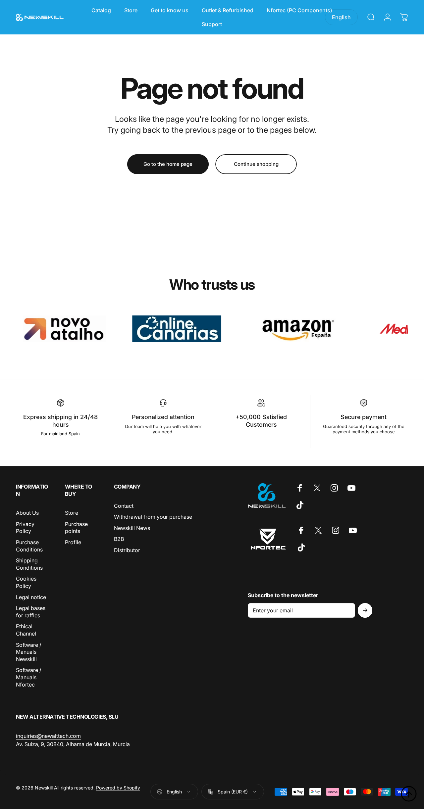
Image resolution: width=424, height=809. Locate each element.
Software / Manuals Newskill (28, 652)
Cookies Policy (26, 583)
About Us (27, 512)
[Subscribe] (365, 610)
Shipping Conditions (29, 564)
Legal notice (31, 597)
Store (71, 512)
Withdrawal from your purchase (153, 516)
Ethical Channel (26, 630)
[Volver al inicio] (409, 794)
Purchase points (76, 528)
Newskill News (132, 528)
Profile (73, 542)
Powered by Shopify (118, 787)
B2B (119, 539)
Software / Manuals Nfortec (28, 677)
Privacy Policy (25, 528)
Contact (123, 505)
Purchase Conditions (29, 546)
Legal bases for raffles (30, 612)
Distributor (127, 550)
